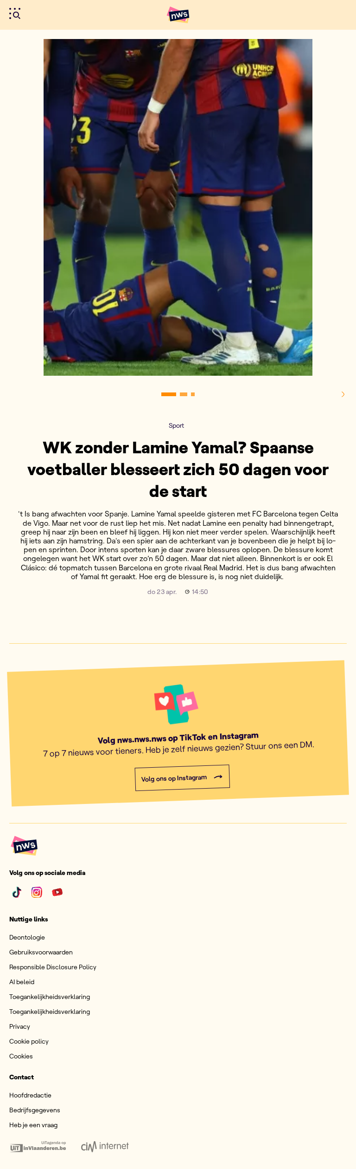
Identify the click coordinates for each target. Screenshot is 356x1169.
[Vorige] (13, 394)
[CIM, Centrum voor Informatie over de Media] (105, 1146)
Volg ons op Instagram (174, 778)
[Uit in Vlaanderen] (37, 1146)
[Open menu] (14, 13)
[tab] (168, 394)
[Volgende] (343, 394)
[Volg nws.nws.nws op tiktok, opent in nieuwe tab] (16, 892)
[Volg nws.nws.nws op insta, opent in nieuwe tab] (37, 892)
